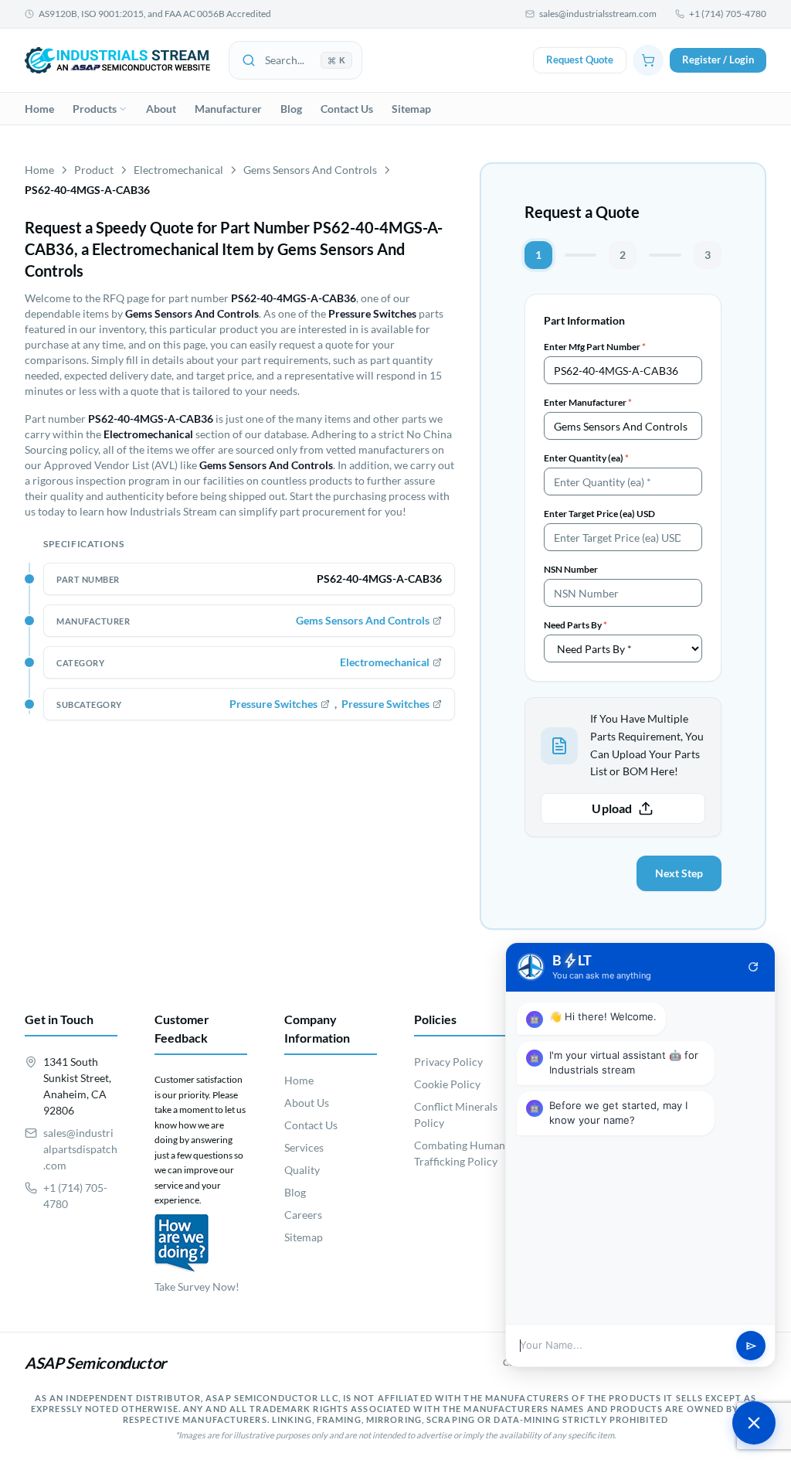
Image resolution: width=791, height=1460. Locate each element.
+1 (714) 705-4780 (727, 13)
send (751, 1346)
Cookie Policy (447, 1084)
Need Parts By (575, 625)
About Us (306, 1102)
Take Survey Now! (196, 1286)
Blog (291, 108)
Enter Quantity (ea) (586, 458)
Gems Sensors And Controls (310, 169)
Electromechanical (178, 169)
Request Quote (579, 59)
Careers (303, 1214)
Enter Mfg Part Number (595, 346)
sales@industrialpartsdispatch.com (80, 1149)
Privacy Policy (448, 1061)
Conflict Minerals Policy (455, 1114)
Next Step (679, 873)
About (161, 108)
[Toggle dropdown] (122, 109)
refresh (753, 967)
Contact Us (347, 108)
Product (94, 169)
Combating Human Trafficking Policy (459, 1153)
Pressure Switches (273, 703)
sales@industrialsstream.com (598, 13)
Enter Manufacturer (588, 402)
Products (95, 108)
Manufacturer (228, 108)
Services (304, 1147)
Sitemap (411, 108)
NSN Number (571, 569)
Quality (302, 1169)
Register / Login (718, 59)
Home (39, 108)
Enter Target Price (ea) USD (599, 513)
